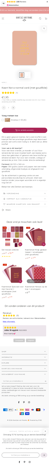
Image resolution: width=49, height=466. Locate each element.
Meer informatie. (9, 321)
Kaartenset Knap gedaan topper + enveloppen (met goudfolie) (36, 252)
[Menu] (3, 18)
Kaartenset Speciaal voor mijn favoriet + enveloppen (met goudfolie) (13, 290)
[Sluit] (45, 431)
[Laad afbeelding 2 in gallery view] (27, 75)
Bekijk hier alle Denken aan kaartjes (17, 187)
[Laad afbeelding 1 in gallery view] (21, 75)
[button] (40, 18)
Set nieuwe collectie (10, 250)
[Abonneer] (46, 381)
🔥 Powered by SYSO (35, 420)
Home (4, 82)
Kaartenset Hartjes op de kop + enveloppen (36, 288)
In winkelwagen (26, 130)
